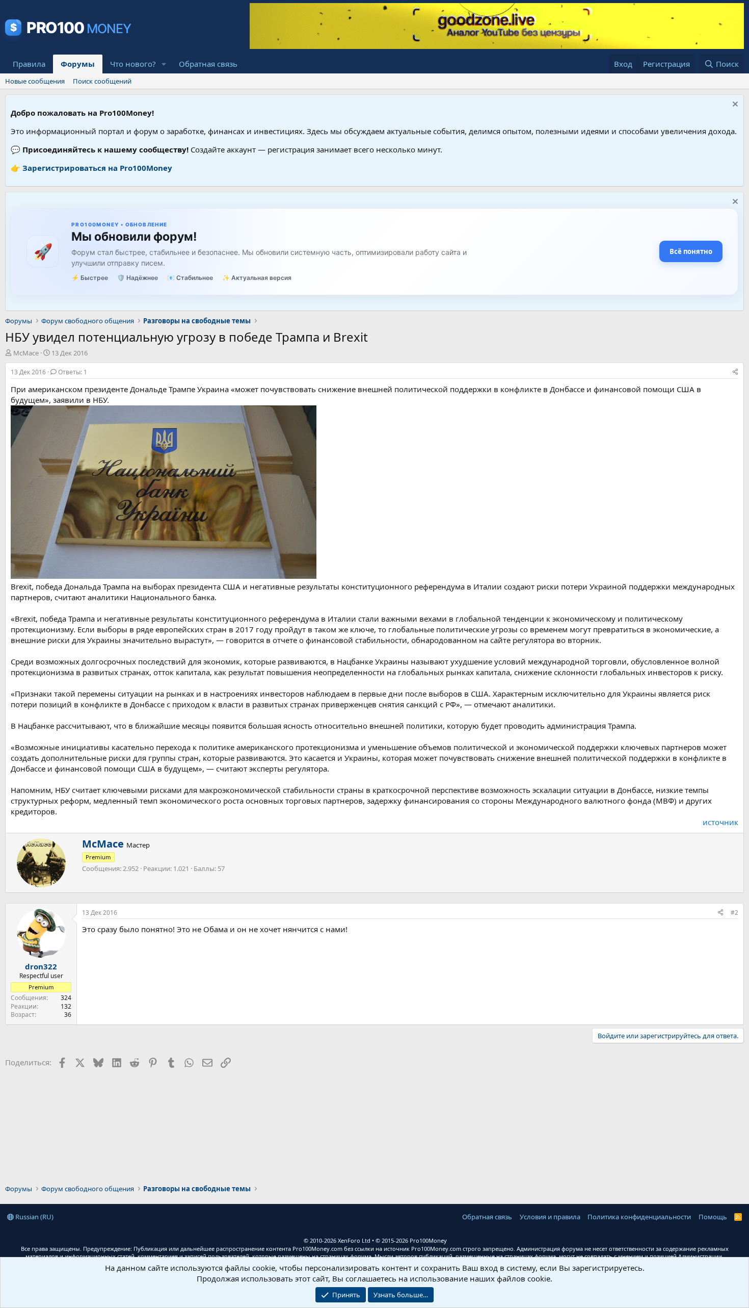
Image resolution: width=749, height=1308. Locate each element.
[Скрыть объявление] (734, 105)
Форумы (78, 64)
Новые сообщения (35, 81)
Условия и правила (550, 1216)
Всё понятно (691, 251)
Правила (29, 64)
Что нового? (133, 64)
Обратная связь (208, 64)
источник (720, 822)
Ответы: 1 (72, 372)
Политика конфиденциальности (639, 1216)
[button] (164, 64)
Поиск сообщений (102, 81)
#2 (734, 912)
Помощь (713, 1216)
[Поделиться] (735, 372)
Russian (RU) (34, 1216)
